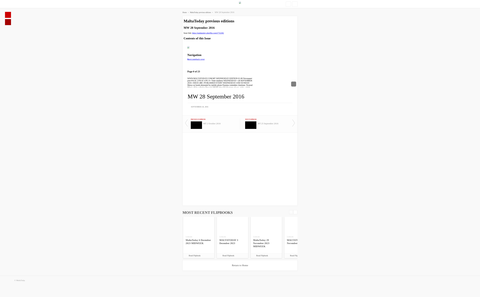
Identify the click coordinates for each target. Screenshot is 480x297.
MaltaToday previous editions (200, 12)
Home (8, 15)
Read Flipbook (194, 256)
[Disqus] (240, 169)
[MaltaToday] (240, 4)
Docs (8, 22)
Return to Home (240, 265)
